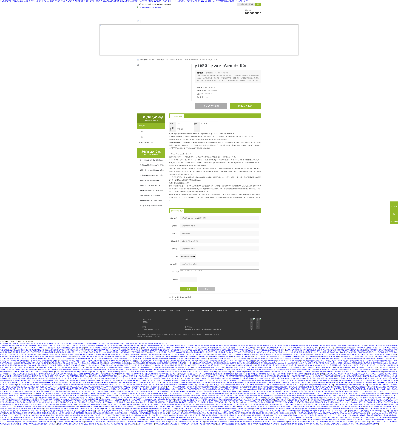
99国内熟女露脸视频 (190, 406)
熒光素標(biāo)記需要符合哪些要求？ (152, 206)
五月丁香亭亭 (279, 402)
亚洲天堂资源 (301, 419)
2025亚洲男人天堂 (161, 424)
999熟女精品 (115, 348)
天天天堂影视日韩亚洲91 (149, 400)
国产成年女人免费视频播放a (324, 393)
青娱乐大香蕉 (345, 408)
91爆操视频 (66, 385)
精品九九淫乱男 (133, 404)
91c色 (243, 385)
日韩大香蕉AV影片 (167, 356)
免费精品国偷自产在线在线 (161, 408)
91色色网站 (380, 374)
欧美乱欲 (311, 402)
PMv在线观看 (191, 365)
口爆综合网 (70, 358)
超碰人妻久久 (223, 361)
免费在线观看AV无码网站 (122, 365)
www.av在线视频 (334, 406)
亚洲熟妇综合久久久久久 (330, 398)
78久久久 (318, 417)
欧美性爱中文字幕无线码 (364, 382)
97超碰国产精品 (169, 398)
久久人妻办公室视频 (244, 380)
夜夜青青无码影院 (124, 367)
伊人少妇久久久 (371, 374)
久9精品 (307, 372)
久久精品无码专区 (15, 354)
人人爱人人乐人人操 (20, 395)
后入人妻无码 (89, 348)
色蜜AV (98, 398)
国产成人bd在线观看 (237, 372)
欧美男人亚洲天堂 (159, 402)
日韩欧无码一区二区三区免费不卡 (27, 348)
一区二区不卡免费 (119, 413)
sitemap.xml (208, 334)
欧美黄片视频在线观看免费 (213, 398)
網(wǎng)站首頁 (144, 22)
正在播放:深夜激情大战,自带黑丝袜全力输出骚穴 (85, 382)
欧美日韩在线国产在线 (370, 369)
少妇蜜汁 (312, 365)
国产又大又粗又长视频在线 (367, 389)
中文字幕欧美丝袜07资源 (298, 374)
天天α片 (34, 393)
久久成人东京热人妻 (136, 363)
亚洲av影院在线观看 (332, 358)
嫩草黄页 (233, 363)
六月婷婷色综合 (357, 369)
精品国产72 (348, 400)
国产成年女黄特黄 (194, 358)
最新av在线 (89, 422)
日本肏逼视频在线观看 (63, 413)
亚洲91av (117, 376)
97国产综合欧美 (82, 424)
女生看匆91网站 (136, 374)
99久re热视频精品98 (375, 385)
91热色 (103, 404)
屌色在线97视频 (73, 380)
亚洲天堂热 (382, 387)
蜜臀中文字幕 (154, 411)
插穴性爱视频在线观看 (183, 417)
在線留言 (238, 21)
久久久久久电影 (344, 358)
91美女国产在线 (375, 411)
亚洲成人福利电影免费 (98, 363)
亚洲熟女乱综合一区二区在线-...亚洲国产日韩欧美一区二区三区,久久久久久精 (256, 411)
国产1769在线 (11, 361)
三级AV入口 (10, 406)
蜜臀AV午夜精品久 (258, 352)
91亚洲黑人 (359, 363)
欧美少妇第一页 (226, 417)
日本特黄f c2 (189, 363)
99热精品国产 (199, 345)
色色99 (87, 376)
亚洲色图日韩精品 (376, 422)
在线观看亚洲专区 (147, 415)
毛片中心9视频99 (79, 350)
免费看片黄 (223, 422)
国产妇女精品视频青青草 (230, 350)
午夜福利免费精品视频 (199, 369)
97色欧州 (356, 378)
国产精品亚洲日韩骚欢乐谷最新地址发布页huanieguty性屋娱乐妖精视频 (291, 408)
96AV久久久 (149, 378)
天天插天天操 (15, 352)
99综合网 (177, 356)
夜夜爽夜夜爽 (31, 385)
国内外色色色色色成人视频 (317, 352)
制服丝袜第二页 (117, 387)
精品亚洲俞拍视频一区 (20, 350)
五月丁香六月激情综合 (257, 402)
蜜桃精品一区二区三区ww (217, 404)
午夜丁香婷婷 (249, 385)
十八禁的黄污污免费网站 (83, 352)
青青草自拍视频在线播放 (339, 345)
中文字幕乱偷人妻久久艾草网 (355, 393)
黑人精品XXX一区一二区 (78, 378)
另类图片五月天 (213, 400)
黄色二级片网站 (382, 380)
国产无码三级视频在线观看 (63, 367)
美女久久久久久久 (341, 422)
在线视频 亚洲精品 (55, 356)
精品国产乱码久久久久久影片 (186, 361)
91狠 (181, 369)
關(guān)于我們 (160, 21)
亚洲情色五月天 (320, 402)
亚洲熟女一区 (25, 387)
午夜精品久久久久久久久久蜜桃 (80, 391)
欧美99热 (386, 393)
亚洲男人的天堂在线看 (225, 374)
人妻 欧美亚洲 (73, 417)
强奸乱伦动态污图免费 (76, 374)
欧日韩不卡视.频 (180, 400)
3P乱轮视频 (212, 372)
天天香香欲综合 (386, 345)
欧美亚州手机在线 (390, 354)
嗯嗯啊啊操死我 (371, 393)
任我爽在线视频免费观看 (51, 417)
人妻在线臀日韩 (339, 348)
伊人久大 (257, 356)
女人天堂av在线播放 (339, 419)
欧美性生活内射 (130, 361)
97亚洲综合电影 (215, 382)
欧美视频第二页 (269, 400)
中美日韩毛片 (335, 354)
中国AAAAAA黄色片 (201, 400)
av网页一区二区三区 (35, 345)
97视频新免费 (53, 404)
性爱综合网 (13, 365)
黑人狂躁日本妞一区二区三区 (356, 345)
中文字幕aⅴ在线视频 (223, 372)
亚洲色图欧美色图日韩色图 (176, 395)
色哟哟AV (35, 369)
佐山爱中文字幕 (30, 406)
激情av (294, 415)
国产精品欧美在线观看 (128, 385)
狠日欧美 (18, 404)
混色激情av (267, 372)
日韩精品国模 (8, 367)
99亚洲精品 (60, 422)
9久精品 (372, 378)
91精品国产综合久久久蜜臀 (207, 424)
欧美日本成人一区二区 (218, 365)
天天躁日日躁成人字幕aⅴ (386, 369)
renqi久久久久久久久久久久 (379, 413)
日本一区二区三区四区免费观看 (14, 417)
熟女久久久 (73, 424)
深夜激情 (346, 361)
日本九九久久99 (174, 413)
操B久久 (121, 411)
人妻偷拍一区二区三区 (17, 382)
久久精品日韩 (86, 400)
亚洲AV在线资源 (49, 408)
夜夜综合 (28, 417)
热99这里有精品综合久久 (47, 374)
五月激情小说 (191, 391)
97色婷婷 (368, 361)
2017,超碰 (327, 354)
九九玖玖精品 (31, 378)
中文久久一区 (91, 378)
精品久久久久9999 (112, 411)
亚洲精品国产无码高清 (106, 376)
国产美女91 (194, 374)
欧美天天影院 (271, 376)
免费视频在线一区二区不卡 (185, 387)
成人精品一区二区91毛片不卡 (328, 356)
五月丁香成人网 (52, 369)
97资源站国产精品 (143, 411)
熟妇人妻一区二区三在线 (102, 415)
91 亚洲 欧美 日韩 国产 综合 (188, 380)
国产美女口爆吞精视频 (236, 413)
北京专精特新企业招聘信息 (387, 367)
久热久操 (205, 389)
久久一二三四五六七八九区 (8, 422)
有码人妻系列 (51, 358)
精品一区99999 (200, 393)
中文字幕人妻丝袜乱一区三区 (194, 422)
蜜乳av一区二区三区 (251, 404)
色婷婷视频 (391, 382)
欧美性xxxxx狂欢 (358, 400)
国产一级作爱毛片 (41, 387)
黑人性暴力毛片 (142, 422)
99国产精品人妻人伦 (364, 348)
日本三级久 (113, 374)
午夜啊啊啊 (274, 424)
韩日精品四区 (173, 380)
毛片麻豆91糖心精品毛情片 (379, 404)
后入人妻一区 (359, 419)
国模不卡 (228, 356)
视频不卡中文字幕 (391, 419)
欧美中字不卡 (358, 402)
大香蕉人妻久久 (122, 382)
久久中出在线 (81, 404)
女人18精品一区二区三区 (228, 358)
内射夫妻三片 (252, 398)
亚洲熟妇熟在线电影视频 (61, 391)
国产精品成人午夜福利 (292, 402)
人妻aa (136, 402)
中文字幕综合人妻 (145, 389)
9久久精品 (132, 395)
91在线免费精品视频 (304, 391)
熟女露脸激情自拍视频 (72, 372)
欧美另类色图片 (49, 367)
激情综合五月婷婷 (274, 350)
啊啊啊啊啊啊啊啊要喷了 (66, 406)
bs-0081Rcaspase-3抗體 (183, 297)
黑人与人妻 (172, 378)
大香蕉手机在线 (243, 345)
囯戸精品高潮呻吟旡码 (12, 408)
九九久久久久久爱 (116, 406)
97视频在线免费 (379, 354)
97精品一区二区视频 (357, 367)
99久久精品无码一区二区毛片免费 (324, 376)
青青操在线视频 (203, 404)
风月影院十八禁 (310, 363)
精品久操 (379, 400)
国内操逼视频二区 (106, 380)
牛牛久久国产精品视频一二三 (270, 356)
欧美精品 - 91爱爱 (371, 391)
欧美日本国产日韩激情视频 (379, 415)
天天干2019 (232, 354)
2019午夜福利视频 (182, 352)
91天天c (265, 408)
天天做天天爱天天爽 (282, 376)
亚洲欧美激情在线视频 (342, 367)
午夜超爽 (165, 361)
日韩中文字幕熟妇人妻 (15, 376)
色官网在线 (30, 356)
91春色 (123, 376)
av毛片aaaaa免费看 (50, 406)
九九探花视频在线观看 (147, 358)
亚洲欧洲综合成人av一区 (136, 369)
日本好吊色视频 (145, 391)
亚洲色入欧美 (303, 352)
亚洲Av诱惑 (44, 354)
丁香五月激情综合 (24, 415)
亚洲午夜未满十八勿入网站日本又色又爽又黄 (194, 382)
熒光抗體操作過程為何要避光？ (150, 195)
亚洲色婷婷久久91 (62, 374)
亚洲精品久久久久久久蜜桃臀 (9, 393)
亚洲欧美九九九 (27, 404)
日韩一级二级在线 (35, 361)
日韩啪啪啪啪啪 (333, 378)
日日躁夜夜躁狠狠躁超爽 (230, 398)
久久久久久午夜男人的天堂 (30, 354)
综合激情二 (77, 356)
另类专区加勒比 (271, 361)
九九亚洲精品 (132, 424)
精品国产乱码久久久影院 (333, 424)
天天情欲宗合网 (109, 378)
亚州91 (277, 400)
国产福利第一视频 (54, 348)
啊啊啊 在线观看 (389, 372)
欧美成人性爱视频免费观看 (151, 345)
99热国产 (143, 382)
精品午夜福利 (97, 406)
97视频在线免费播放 (226, 400)
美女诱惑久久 (189, 393)
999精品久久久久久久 (205, 380)
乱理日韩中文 (252, 424)
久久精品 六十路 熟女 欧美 (8, 424)
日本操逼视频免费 (178, 415)
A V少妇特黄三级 (292, 352)
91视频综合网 (71, 404)
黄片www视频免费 (46, 391)
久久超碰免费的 (170, 417)
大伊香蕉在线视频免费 (286, 385)
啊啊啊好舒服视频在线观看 (99, 385)
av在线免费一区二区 (380, 358)
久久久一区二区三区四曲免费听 (194, 415)
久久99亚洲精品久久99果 (38, 365)
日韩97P (180, 408)
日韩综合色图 (309, 417)
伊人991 (244, 389)
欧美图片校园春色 (116, 356)
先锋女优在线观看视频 (49, 352)
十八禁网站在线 (236, 402)
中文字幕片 (205, 348)
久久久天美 (42, 372)
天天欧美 (122, 417)
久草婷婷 (242, 350)
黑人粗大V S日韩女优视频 (249, 369)
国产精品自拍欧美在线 (155, 395)
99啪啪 (223, 382)
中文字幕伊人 (31, 389)
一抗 (181, 59)
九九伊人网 (23, 389)
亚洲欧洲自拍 (249, 356)
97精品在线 (106, 372)
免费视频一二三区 (138, 380)
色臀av (20, 424)
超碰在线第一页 (68, 363)
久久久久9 (163, 406)
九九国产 (55, 361)
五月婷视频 (187, 369)
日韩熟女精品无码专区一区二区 (384, 406)
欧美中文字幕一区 (67, 356)
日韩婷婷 (122, 402)
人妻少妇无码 (68, 354)
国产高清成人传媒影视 (168, 419)
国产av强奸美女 (207, 363)
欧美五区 (46, 345)
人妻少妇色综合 (284, 424)
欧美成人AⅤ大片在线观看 (45, 389)
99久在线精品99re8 (371, 367)
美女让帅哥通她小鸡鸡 (257, 358)
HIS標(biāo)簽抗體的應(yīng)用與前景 (152, 175)
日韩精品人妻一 (40, 350)
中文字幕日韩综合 (280, 369)
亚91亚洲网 (156, 419)
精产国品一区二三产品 (110, 358)
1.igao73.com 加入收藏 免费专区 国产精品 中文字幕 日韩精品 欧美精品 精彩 (309, 404)
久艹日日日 (374, 387)
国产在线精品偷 (188, 411)
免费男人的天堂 (272, 367)
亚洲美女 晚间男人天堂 (195, 398)
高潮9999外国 (357, 380)
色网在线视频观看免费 (196, 352)
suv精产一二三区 (339, 393)
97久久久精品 (280, 393)
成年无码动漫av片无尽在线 (242, 400)
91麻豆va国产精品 (352, 376)
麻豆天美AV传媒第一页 (333, 352)
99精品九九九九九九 (346, 417)
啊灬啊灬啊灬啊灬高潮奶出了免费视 (156, 380)
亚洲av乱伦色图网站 (290, 391)
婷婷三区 (285, 411)
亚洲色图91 (321, 395)
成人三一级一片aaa (125, 380)
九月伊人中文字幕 (190, 376)
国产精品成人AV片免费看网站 (307, 395)
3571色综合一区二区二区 (202, 411)
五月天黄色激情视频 (322, 363)
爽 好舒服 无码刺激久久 (79, 411)
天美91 (288, 350)
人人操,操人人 (4, 382)
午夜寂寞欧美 (64, 417)
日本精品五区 (263, 350)
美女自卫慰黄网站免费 (155, 350)
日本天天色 (36, 391)
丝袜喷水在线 (191, 385)
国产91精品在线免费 (283, 406)
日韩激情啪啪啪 (379, 419)
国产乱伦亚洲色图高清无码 (205, 391)
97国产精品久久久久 (369, 380)
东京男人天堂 (21, 402)
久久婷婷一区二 (169, 348)
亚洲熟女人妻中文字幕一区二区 (323, 385)
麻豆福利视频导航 (315, 387)
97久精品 (196, 378)
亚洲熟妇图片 (242, 424)
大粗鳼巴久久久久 (331, 374)
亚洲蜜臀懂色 (259, 385)
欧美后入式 (25, 358)
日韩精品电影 (213, 361)
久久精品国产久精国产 (220, 380)
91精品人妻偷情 (258, 363)
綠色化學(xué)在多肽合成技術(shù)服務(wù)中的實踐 (152, 160)
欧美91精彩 (27, 413)
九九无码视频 (379, 352)
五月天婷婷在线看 (204, 374)
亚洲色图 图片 (307, 385)
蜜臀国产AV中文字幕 (98, 400)
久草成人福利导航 (251, 406)
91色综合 (83, 361)
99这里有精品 (269, 352)
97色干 (206, 345)
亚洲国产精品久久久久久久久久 (129, 358)
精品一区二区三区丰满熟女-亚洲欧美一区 (301, 422)
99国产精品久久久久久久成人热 (220, 348)
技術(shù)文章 (207, 21)
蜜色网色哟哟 (232, 424)
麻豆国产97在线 (133, 391)
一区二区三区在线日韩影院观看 (215, 352)
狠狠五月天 (305, 356)
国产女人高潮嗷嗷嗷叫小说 (161, 389)
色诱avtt (108, 350)
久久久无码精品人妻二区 (283, 380)
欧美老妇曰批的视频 (8, 348)
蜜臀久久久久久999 (21, 345)
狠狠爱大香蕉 (304, 365)
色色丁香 (214, 374)
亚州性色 (98, 348)
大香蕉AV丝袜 (84, 385)
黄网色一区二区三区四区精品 (191, 389)
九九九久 (81, 348)
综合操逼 (203, 378)
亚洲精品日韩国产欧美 (63, 411)
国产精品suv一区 (110, 400)
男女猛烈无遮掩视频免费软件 (368, 424)
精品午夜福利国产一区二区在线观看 (160, 365)
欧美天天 (181, 363)
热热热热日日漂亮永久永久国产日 (104, 369)
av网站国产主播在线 (359, 365)
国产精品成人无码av (57, 419)
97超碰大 (269, 415)
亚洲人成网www (234, 378)
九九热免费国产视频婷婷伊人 (128, 419)
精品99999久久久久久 (341, 404)
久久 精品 (83, 387)
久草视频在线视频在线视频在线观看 (139, 408)
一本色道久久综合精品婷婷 (43, 395)
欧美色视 (361, 376)
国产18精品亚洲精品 (120, 408)
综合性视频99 (114, 372)
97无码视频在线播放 (19, 378)
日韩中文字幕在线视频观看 (202, 367)
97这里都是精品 (364, 411)
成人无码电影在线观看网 (361, 413)
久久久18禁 (112, 393)
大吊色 (385, 363)
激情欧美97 (204, 358)
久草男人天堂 (59, 372)
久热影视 (82, 380)
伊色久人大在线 (187, 378)
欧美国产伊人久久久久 (299, 358)
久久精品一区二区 (358, 391)
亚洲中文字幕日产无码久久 (262, 354)
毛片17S (204, 350)
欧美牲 (252, 415)
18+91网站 (5, 400)
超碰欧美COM (147, 361)
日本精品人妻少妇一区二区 (333, 361)
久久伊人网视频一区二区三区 (166, 352)
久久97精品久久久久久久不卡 (193, 408)
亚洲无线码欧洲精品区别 (139, 352)
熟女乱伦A (350, 402)
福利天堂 (139, 361)
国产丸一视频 (33, 372)
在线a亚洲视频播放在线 (241, 395)
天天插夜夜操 (117, 345)
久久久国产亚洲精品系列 (95, 387)
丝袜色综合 (106, 406)
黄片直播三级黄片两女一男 (282, 358)
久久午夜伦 (108, 387)
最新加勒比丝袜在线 (381, 398)
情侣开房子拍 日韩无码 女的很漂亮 (372, 372)
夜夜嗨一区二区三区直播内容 (320, 345)
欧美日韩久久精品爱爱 (30, 376)
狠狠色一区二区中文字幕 (104, 345)
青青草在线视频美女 (113, 352)
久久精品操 (175, 372)
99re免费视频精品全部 (275, 404)
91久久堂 (77, 363)
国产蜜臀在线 (200, 356)
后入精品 (62, 402)
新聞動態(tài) (175, 21)
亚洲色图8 (324, 378)
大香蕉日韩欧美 (125, 352)
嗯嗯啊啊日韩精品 (94, 424)
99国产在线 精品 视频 (188, 356)
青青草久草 (161, 400)
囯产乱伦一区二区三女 (384, 391)
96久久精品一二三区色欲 (279, 413)
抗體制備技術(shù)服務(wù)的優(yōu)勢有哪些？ (152, 170)
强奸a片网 (8, 413)
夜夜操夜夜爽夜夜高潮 (174, 404)
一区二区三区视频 (88, 356)
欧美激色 (367, 363)
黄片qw (141, 419)
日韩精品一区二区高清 (56, 415)
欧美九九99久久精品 (345, 365)
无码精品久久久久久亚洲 (62, 393)
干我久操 (135, 417)
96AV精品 (129, 417)
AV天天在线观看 (290, 393)
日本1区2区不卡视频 (235, 361)
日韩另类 (125, 415)
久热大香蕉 (173, 361)
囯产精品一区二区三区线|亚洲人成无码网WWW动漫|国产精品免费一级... (230, 419)
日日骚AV (105, 382)
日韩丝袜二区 (260, 365)
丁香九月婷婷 (263, 404)
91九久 (73, 413)
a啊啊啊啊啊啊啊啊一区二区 (44, 382)
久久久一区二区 (96, 372)
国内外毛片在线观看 (230, 367)
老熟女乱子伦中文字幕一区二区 (357, 385)
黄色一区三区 (195, 417)
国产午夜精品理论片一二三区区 (148, 406)
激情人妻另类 (149, 393)
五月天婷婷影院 (122, 393)
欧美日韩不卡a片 (194, 372)
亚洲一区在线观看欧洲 (366, 395)
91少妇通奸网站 (284, 374)
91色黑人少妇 (341, 402)
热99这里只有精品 (241, 382)
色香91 (283, 350)
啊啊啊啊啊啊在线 (25, 393)
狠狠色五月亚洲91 (391, 352)
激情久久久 (320, 361)
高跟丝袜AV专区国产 (344, 374)
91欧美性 (75, 419)
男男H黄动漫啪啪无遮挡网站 (75, 402)
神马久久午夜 (228, 395)
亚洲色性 (345, 424)
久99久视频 (91, 411)
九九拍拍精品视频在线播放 (170, 382)
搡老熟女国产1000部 (214, 350)
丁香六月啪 (324, 406)
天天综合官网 (45, 363)
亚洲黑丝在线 (8, 350)
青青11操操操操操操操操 (221, 363)
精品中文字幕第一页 (165, 374)
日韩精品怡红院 (46, 361)
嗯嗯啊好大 (59, 408)
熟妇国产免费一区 (32, 402)
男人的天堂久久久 (280, 352)
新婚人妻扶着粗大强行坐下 (168, 385)
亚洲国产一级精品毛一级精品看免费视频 (70, 365)
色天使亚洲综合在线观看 (259, 380)
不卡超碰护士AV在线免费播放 (215, 356)
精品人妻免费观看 (372, 350)
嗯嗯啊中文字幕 (260, 415)
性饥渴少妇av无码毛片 (167, 391)
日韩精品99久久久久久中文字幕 (59, 378)
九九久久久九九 (260, 361)
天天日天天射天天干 (179, 365)
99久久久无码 (135, 400)
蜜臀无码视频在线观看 (386, 350)
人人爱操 (115, 380)
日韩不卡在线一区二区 (37, 411)
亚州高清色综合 (75, 393)
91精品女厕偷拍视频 (162, 358)
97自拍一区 (379, 356)
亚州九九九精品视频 (153, 382)
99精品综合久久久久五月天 (39, 415)
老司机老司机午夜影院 (44, 398)
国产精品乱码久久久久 (30, 419)
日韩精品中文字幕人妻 (49, 380)
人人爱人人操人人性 (389, 400)
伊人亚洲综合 (368, 406)
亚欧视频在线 (19, 391)
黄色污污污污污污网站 (13, 387)
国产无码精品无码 (31, 367)
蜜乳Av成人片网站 (320, 413)
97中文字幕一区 (125, 372)
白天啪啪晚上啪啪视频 (317, 382)
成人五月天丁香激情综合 (383, 376)
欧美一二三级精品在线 (120, 404)
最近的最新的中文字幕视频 (305, 393)
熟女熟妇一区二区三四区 (49, 424)
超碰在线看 (269, 358)
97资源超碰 (109, 413)
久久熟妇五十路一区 (326, 348)
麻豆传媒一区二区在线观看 (172, 350)
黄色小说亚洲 (42, 358)
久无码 (338, 389)
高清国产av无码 (101, 354)
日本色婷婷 (252, 345)
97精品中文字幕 (319, 367)
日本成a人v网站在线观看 (23, 369)
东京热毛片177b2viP (92, 380)
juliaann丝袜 (184, 372)
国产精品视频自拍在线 (308, 361)
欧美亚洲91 (88, 413)
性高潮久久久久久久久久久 (266, 393)
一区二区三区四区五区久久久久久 (301, 376)
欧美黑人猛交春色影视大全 (108, 395)
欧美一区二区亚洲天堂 (149, 348)
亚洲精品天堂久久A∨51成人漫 (26, 398)
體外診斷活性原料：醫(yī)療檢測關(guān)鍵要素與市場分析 (152, 200)
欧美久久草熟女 (173, 424)
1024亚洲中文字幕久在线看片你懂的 (105, 422)
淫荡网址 (124, 350)
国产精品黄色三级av (313, 374)
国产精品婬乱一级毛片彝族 (66, 352)
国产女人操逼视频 (98, 413)
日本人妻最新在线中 (132, 413)
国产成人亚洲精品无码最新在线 (230, 385)
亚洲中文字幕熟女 (276, 378)
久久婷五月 (129, 376)
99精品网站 (43, 369)
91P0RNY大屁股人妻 (307, 367)
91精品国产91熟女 (357, 406)
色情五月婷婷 (162, 387)
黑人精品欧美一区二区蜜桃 (95, 389)
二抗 (141, 131)
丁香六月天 (303, 402)
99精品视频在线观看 (204, 406)
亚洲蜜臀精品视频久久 (220, 354)
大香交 (207, 422)
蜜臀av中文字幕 (364, 415)
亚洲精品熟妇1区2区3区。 (365, 352)
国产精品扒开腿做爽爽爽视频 (331, 387)
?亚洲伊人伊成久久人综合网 (266, 406)
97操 (142, 393)
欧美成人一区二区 (289, 378)
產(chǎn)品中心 (191, 21)
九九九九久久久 (93, 367)
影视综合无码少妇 (235, 389)
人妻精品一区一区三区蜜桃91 (131, 345)
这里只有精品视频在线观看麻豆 (176, 402)
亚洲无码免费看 (57, 385)
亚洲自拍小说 (15, 380)
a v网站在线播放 (37, 417)
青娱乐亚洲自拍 (346, 354)
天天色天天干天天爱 (230, 345)
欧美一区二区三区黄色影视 (139, 365)
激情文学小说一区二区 (80, 367)
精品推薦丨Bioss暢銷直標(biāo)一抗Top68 (152, 185)
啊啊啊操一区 (330, 367)
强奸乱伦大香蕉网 (121, 354)
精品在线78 (198, 363)
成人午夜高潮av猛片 (45, 402)
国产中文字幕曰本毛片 (221, 376)
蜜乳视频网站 (238, 365)
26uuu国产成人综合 (366, 354)
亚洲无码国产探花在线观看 (75, 376)
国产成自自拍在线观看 (314, 398)
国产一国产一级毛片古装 (293, 348)
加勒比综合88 (36, 413)
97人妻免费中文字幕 (302, 382)
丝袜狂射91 (313, 411)
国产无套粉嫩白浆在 (370, 402)
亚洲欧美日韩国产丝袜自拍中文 (298, 411)
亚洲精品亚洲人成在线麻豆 (330, 417)
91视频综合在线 (85, 372)
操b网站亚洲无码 (69, 408)
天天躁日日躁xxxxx (263, 345)
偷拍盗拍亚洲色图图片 (280, 387)
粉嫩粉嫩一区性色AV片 (323, 365)
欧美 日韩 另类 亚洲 (356, 408)
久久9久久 (15, 372)
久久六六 (76, 345)
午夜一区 (175, 374)
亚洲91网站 (255, 413)
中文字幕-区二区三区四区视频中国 (242, 348)
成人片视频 (111, 354)
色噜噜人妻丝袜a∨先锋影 (308, 369)
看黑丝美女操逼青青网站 (91, 395)
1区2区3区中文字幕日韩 (362, 387)
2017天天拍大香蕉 (35, 424)
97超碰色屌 (58, 389)
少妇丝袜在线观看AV (122, 389)
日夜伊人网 (384, 411)
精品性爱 (278, 417)
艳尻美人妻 (355, 354)
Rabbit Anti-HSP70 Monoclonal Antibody (152, 190)
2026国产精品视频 (310, 350)
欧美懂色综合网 (265, 413)
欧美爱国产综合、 (318, 424)
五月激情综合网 (164, 363)
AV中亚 (332, 389)
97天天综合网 (21, 356)
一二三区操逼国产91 (167, 345)
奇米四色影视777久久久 (41, 404)
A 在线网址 (25, 411)
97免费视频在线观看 (213, 417)
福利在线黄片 (364, 378)
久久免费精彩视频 (22, 361)
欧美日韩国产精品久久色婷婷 (17, 374)
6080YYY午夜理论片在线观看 (137, 350)
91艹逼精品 (113, 398)
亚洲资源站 (76, 369)
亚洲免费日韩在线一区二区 (280, 372)
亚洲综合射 (174, 363)
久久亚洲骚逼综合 (203, 361)
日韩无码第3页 (20, 406)
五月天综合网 (335, 408)
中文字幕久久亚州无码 (72, 387)
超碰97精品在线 (18, 413)
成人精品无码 (156, 356)
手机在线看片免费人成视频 (343, 391)
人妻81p (345, 411)
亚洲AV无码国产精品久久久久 (300, 345)
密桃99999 (262, 376)
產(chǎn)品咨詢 (211, 106)
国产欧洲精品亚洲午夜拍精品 (226, 408)
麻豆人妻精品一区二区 (86, 419)
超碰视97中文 (287, 389)
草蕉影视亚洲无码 (260, 419)
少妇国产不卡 (43, 348)
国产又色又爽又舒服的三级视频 (125, 378)
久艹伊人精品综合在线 (242, 415)
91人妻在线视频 (290, 419)
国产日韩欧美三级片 (299, 389)
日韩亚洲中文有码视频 (332, 382)
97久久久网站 (116, 350)
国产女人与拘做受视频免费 (158, 376)
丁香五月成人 (98, 408)
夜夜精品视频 (68, 422)
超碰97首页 (293, 424)
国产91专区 (80, 413)
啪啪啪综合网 (132, 422)
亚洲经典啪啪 (75, 385)
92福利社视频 (124, 348)
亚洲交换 (335, 365)
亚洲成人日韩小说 (134, 393)
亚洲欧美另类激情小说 (344, 380)
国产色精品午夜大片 (175, 411)
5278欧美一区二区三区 (336, 400)
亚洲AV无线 (369, 358)
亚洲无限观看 (51, 365)
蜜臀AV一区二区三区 (384, 402)
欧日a (149, 356)
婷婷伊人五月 (354, 398)
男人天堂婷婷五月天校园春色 (191, 350)
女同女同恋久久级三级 (14, 411)
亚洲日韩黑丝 (113, 419)
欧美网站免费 (120, 361)
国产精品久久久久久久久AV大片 (149, 404)
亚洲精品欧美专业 (181, 398)
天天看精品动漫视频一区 (222, 402)
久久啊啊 (227, 369)
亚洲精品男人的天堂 (267, 417)
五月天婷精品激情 (52, 350)
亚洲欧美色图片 (116, 415)
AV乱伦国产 (153, 387)
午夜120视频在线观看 (348, 382)
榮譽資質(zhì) (222, 21)
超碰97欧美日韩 (181, 391)
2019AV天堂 (300, 363)
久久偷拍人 (333, 363)
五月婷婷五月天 (135, 367)
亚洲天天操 (112, 382)
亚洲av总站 (229, 365)
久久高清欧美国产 (351, 348)
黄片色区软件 (170, 400)
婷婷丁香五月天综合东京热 (197, 413)
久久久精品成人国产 (87, 415)
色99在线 (161, 348)
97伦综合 (164, 404)
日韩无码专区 (285, 400)
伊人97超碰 (298, 385)
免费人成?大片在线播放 (87, 417)
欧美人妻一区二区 (134, 382)
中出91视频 (129, 402)
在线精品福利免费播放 (349, 352)
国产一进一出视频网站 (390, 422)
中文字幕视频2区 (314, 400)
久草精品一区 (143, 417)
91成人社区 (78, 395)
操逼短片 (218, 391)
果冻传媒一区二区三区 (60, 395)
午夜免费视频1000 (160, 393)
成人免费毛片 (332, 380)
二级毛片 (293, 406)
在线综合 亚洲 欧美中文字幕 (290, 365)
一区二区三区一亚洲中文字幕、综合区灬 (362, 356)
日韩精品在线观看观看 (356, 361)
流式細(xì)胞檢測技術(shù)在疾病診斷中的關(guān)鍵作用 (152, 165)
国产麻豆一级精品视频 (66, 350)
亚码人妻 (249, 363)
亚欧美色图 (28, 391)
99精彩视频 (89, 350)
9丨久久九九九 (306, 348)
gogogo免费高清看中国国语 (108, 367)
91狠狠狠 (40, 408)
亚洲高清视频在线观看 (265, 387)
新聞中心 (191, 310)
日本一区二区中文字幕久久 (334, 395)
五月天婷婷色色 (90, 398)
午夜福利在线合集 (347, 387)
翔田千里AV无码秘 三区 (70, 389)
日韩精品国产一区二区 (380, 382)
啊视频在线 (230, 382)
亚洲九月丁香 (53, 345)
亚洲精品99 (201, 376)
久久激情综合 (325, 389)
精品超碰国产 (113, 417)
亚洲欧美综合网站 (296, 400)
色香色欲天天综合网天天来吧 (62, 398)
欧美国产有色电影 (303, 406)
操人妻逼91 (315, 348)
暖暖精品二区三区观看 (361, 417)
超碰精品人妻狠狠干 (212, 415)
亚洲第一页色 (100, 411)
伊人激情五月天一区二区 (10, 363)
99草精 (133, 372)
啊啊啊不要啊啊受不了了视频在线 (288, 398)
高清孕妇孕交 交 (213, 385)
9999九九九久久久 (288, 417)
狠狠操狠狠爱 (182, 385)
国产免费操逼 (148, 402)
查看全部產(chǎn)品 (146, 142)
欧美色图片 (17, 358)
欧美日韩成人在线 (25, 363)
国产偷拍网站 (274, 385)
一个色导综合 (164, 411)
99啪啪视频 (286, 345)
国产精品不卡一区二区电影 (333, 411)
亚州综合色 (253, 395)
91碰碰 (40, 367)
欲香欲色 (68, 419)
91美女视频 (140, 378)
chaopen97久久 (223, 413)
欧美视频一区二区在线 (235, 393)
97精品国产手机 (184, 374)
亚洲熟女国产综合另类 (266, 369)
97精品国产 (277, 395)
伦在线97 (293, 372)
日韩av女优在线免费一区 (306, 380)
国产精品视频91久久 (16, 400)
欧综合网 (75, 348)
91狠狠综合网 (157, 361)
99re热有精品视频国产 (357, 358)
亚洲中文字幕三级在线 (202, 387)
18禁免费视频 (87, 406)
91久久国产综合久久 (263, 378)
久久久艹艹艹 (61, 358)
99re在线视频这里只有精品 (104, 365)
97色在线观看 (78, 354)
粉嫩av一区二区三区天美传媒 (154, 369)
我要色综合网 (237, 374)
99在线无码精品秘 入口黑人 (101, 391)
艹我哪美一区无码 (335, 369)
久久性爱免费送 (299, 417)
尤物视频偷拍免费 (86, 369)
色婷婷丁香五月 (108, 408)
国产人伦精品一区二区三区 (84, 408)
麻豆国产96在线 (252, 382)
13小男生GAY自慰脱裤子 (245, 354)
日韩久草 (392, 413)
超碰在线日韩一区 (23, 365)
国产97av (120, 400)
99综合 (386, 356)
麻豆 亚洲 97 (257, 408)
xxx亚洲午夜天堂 (323, 369)
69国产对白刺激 (331, 402)
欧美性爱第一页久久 (250, 393)
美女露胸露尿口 (212, 413)
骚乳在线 (225, 378)
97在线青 (71, 395)
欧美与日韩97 (114, 391)
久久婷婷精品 (143, 354)
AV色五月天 (350, 419)
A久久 (70, 345)
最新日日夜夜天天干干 (102, 356)
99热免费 (56, 402)
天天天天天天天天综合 (323, 408)
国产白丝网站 (32, 408)
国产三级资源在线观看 (43, 385)
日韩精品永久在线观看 (31, 400)
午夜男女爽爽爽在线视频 (83, 358)
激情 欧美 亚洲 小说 (48, 413)
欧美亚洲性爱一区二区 (182, 348)
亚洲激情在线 (214, 422)
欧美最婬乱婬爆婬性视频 (176, 376)
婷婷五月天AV (155, 391)
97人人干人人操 (89, 365)
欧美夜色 (227, 411)
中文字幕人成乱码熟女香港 (257, 367)
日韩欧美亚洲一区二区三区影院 (298, 387)
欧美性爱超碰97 (33, 374)
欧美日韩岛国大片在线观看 (276, 419)
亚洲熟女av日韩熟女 (216, 345)
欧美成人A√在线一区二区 (349, 389)
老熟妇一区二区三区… (239, 417)
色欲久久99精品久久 (253, 417)
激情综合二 (179, 406)
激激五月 (109, 404)
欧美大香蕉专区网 (321, 380)
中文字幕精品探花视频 (214, 378)
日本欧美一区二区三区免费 (316, 358)
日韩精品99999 (243, 367)
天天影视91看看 (133, 354)
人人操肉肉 (229, 352)
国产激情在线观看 (78, 398)
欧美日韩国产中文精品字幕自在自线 (254, 374)
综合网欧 (240, 408)
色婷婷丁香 (135, 387)
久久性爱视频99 (285, 356)
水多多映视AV (8, 358)
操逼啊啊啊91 (313, 356)
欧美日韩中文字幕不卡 (273, 365)
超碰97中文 (246, 402)
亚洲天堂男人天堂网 (373, 345)
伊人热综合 (127, 387)
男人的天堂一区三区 (348, 372)
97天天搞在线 (369, 376)
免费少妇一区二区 (238, 356)
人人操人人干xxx (97, 358)
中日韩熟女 (204, 372)
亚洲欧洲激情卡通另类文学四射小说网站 (285, 354)
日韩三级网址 (232, 380)
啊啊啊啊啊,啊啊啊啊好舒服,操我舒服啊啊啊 (243, 376)
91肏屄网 (190, 402)
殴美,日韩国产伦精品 (99, 352)
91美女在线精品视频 (203, 365)
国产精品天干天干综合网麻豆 (273, 391)
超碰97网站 (219, 395)
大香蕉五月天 (368, 419)
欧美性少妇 (147, 419)
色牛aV (395, 391)
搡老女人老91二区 (217, 367)
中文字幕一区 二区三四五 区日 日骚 (173, 354)
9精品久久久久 (85, 363)
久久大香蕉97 (232, 406)
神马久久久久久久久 (345, 413)
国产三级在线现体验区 (193, 395)
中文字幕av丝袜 (62, 380)
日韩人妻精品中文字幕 (172, 369)
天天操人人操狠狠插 (93, 361)
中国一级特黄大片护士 (7, 345)
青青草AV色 (94, 376)
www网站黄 (261, 398)
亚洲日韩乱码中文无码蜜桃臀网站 (322, 391)
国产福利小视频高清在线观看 (149, 413)
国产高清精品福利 (297, 350)
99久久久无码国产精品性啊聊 (185, 419)
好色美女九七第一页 (209, 408)
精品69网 (271, 380)
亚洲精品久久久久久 (102, 417)
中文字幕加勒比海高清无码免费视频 (153, 367)
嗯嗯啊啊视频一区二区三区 (183, 367)
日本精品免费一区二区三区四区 (31, 352)
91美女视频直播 (214, 358)
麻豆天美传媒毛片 (154, 354)
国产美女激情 (248, 408)
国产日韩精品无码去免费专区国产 (273, 348)
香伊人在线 (171, 406)
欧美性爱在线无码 (135, 348)
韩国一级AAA (300, 378)
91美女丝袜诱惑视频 (293, 369)
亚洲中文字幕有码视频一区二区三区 (117, 363)
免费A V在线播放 (317, 354)
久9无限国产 (243, 398)
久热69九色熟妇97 (46, 400)
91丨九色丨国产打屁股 (45, 393)
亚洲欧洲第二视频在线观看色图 (382, 361)
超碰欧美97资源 (63, 424)
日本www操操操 (290, 363)
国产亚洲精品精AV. (89, 354)
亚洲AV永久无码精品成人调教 (326, 350)
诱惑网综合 (340, 350)
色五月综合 (257, 348)
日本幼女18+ (63, 345)
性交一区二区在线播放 (141, 376)
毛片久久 (139, 385)
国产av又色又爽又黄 (65, 369)
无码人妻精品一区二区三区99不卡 (252, 391)
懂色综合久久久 (271, 398)
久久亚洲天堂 (189, 354)
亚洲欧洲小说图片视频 (312, 378)
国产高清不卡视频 (124, 374)
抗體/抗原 (173, 59)
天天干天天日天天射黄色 (56, 387)
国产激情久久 (353, 411)
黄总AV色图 (83, 345)
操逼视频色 (91, 345)
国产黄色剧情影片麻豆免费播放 (355, 350)
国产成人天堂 (61, 376)
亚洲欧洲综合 (173, 358)
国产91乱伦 (165, 422)
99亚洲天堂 (82, 389)
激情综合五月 (4, 354)
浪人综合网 (291, 382)
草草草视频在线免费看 (177, 422)
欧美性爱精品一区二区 (130, 406)
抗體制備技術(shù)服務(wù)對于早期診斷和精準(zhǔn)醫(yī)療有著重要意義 (152, 180)
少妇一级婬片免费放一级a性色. (360, 404)
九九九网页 (309, 419)
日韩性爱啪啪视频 (316, 372)
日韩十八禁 (324, 400)
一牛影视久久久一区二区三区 (188, 424)
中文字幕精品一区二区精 (151, 385)
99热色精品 (37, 380)
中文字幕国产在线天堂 (351, 395)
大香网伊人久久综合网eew (162, 415)
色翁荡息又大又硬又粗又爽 (235, 404)
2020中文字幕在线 (276, 345)
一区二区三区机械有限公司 (203, 354)
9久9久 (267, 385)
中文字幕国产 (134, 389)
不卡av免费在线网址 (208, 395)
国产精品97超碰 (202, 385)
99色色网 (303, 398)
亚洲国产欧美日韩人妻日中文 (230, 391)
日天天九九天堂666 (251, 350)
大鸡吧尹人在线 (315, 406)
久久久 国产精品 (142, 395)
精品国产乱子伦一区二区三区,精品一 (330, 415)
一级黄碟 (55, 400)
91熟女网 (321, 411)
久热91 (357, 372)
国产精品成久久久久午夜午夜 (184, 345)
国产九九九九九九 (278, 363)
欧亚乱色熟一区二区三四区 (242, 352)
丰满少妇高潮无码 (44, 419)
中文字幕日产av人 (217, 411)
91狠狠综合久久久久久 (56, 354)
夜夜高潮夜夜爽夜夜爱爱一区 (146, 372)
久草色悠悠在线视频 (263, 424)
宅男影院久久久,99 (389, 395)
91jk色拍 (294, 380)
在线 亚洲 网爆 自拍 (41, 356)
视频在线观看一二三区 (285, 367)
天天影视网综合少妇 (358, 374)
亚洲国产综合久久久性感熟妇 (376, 365)
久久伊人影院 (302, 415)
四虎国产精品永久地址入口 (332, 372)
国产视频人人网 (74, 361)
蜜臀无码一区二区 (114, 385)
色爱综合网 (151, 352)
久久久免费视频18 (135, 415)
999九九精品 (36, 363)
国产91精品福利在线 (93, 404)
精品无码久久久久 (249, 365)
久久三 (179, 378)
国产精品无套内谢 (248, 361)
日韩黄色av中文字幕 (383, 389)
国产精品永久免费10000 (215, 369)
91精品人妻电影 (50, 411)
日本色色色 (268, 363)
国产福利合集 (14, 389)
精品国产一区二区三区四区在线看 (380, 417)
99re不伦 (367, 408)
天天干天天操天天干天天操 (323, 419)
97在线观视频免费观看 (61, 382)
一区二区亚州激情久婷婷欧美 (325, 422)
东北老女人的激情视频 (130, 356)
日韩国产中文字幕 (121, 369)
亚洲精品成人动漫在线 (156, 417)
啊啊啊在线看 (340, 376)
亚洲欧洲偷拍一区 (272, 374)
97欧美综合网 (287, 415)
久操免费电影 (105, 348)
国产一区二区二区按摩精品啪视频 (70, 400)
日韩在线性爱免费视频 (227, 415)
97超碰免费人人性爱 (216, 387)
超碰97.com (209, 376)
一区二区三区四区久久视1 (384, 378)
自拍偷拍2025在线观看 (367, 398)
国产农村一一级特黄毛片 (15, 419)
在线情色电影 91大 (154, 422)
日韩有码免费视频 (305, 354)
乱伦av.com (100, 378)
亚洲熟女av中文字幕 (111, 402)
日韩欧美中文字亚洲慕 (164, 372)
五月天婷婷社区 (344, 398)
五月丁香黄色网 (345, 406)
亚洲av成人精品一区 (345, 378)
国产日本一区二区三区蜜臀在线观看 (288, 361)
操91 (141, 402)
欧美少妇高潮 (63, 361)
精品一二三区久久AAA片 (351, 415)
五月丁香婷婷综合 (19, 367)
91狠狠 (32, 387)
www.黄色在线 (252, 389)
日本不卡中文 (21, 385)
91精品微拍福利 (66, 348)
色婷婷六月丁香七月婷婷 (220, 406)
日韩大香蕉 (184, 413)
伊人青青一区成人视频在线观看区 (216, 393)
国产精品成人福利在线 (107, 361)
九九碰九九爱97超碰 (362, 422)
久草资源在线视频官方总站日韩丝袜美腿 (241, 422)
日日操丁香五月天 (377, 363)
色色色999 (247, 413)
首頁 (153, 59)
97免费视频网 (296, 356)
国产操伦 (127, 400)
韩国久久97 (351, 422)
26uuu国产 (85, 393)
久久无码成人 (122, 422)
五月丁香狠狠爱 (370, 400)
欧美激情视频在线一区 (151, 363)
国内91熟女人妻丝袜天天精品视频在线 (96, 374)
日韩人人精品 (24, 372)
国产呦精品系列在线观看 (150, 374)
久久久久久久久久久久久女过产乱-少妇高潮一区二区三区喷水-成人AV (140, 398)
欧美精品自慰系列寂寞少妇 (254, 372)
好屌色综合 (33, 358)
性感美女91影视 (176, 389)
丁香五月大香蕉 (123, 395)
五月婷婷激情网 (312, 415)
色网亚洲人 (300, 372)
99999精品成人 (196, 348)
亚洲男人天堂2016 (27, 380)
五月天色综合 (277, 415)
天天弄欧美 (291, 413)
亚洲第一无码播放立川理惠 (346, 363)
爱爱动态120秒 (392, 380)
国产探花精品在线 (251, 387)
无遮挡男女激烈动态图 (289, 395)
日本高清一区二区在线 (379, 348)
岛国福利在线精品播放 (160, 378)
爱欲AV (211, 402)
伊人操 (25, 424)
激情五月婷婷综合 (56, 363)
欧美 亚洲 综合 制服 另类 (119, 424)
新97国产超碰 (144, 387)
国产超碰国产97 (99, 350)
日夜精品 (31, 350)
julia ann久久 (171, 387)
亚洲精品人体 (343, 356)
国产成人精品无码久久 (190, 404)
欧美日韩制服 (169, 367)
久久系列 (173, 408)
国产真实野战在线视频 (266, 382)
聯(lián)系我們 (253, 21)
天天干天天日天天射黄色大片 (27, 422)
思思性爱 (296, 367)
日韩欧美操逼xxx (281, 422)
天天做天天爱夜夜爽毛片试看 (98, 393)
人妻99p (392, 393)
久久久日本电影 (75, 415)
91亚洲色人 (378, 395)
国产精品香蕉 (183, 358)
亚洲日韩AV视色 (222, 424)
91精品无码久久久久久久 (8, 356)
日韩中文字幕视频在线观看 (46, 422)
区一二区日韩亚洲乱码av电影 (95, 402)
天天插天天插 (346, 369)
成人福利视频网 (110, 389)
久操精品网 (40, 406)
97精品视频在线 (79, 422)
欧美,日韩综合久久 (214, 389)
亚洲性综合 (50, 372)
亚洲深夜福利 (270, 402)
